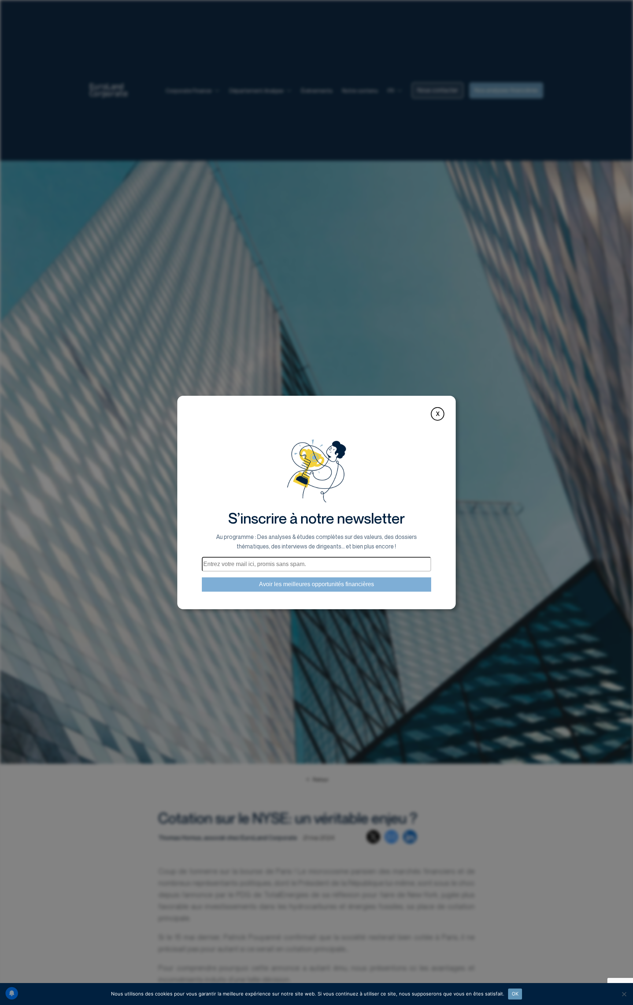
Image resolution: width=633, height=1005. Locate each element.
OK (515, 994)
